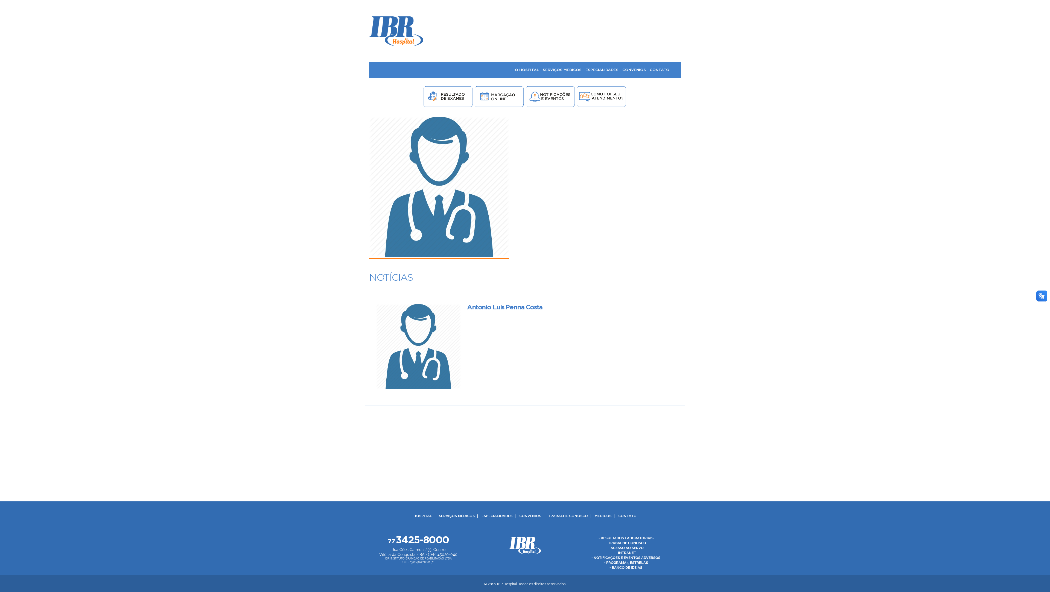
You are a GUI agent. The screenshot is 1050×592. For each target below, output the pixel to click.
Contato (627, 516)
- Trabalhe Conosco (626, 543)
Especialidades (497, 516)
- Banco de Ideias (625, 567)
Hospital (422, 516)
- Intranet (626, 553)
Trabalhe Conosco (568, 516)
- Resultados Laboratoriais (626, 538)
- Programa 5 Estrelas (626, 563)
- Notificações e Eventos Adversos (625, 558)
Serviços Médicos (457, 516)
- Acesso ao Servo (626, 548)
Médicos (603, 516)
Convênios (530, 516)
